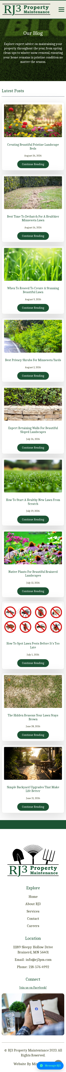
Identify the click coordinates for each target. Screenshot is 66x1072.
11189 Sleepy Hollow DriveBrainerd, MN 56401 (33, 949)
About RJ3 (33, 904)
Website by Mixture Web (33, 1064)
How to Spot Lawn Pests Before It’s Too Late (33, 645)
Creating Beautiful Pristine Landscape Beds (33, 146)
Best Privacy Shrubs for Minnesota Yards (33, 360)
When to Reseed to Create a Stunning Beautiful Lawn (33, 290)
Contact (33, 918)
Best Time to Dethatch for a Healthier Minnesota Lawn (33, 218)
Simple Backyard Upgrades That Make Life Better (33, 789)
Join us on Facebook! (33, 988)
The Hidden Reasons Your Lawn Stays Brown (33, 717)
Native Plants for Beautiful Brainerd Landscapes (33, 574)
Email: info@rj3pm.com (33, 959)
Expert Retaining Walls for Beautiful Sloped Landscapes (33, 430)
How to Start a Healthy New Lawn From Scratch (33, 502)
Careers (33, 926)
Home (33, 896)
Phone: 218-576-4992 (33, 967)
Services (33, 911)
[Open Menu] (61, 9)
